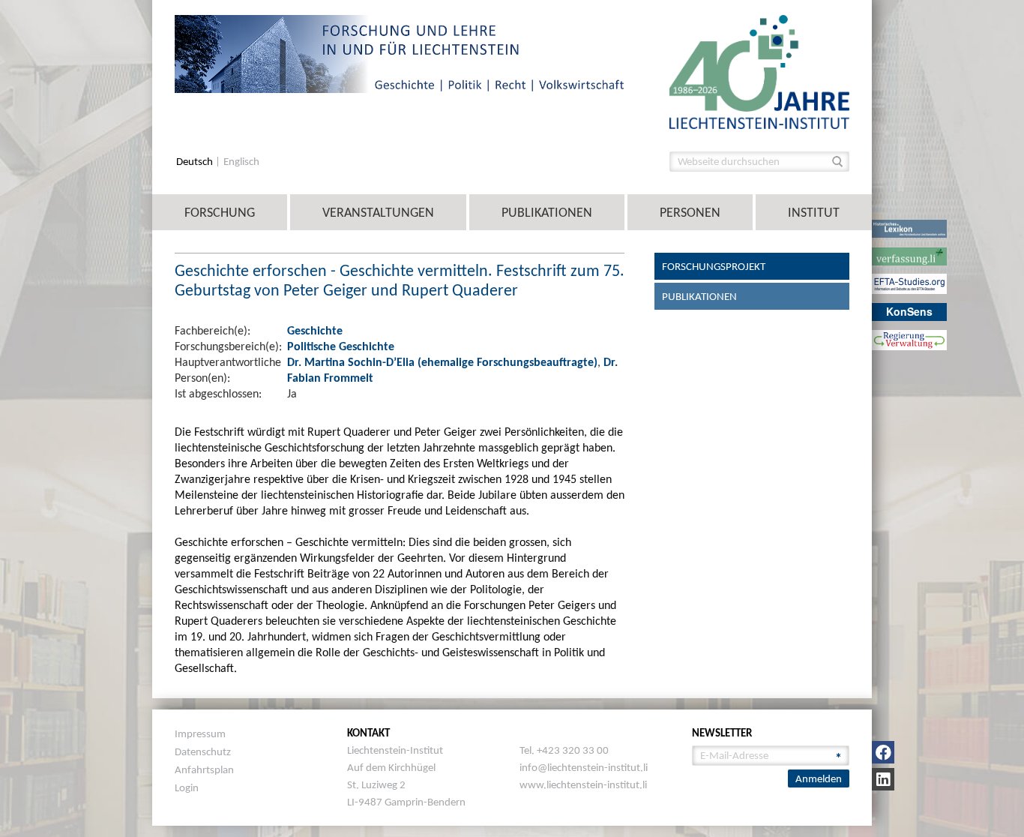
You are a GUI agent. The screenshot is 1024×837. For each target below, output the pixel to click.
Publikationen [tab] (699, 296)
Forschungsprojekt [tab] (713, 266)
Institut (814, 212)
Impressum (200, 733)
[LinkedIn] (883, 779)
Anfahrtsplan (204, 769)
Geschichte (315, 330)
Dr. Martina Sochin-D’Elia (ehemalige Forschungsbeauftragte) (442, 362)
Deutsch (195, 161)
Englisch (241, 161)
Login (187, 787)
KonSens (909, 311)
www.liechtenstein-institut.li (583, 784)
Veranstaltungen (378, 212)
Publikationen (547, 212)
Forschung (219, 212)
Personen (690, 212)
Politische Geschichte (340, 346)
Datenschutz (203, 751)
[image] (759, 71)
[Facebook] (883, 752)
